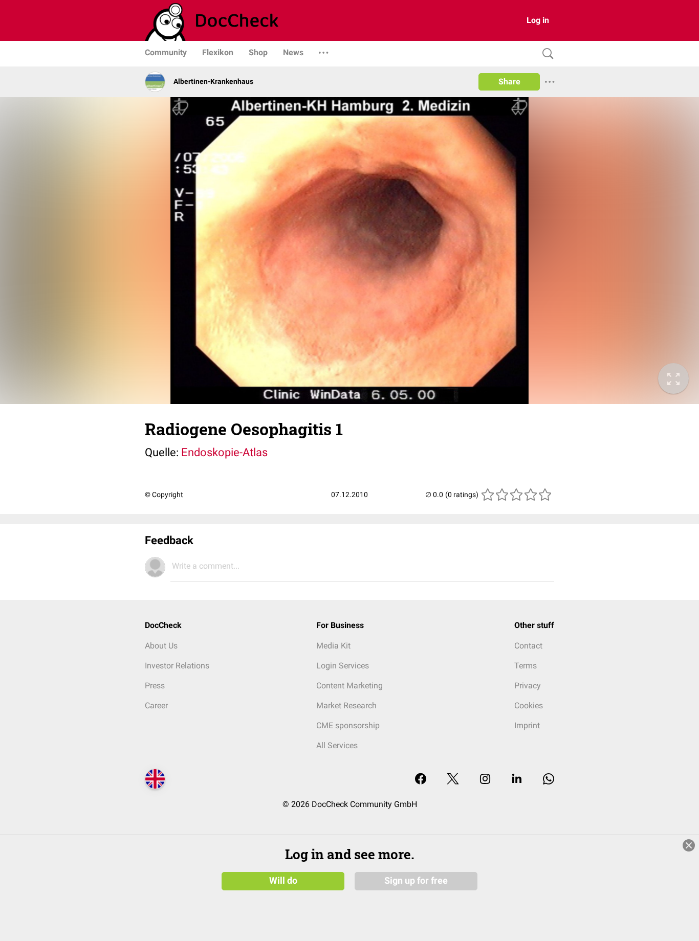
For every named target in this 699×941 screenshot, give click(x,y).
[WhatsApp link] (548, 780)
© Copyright (164, 494)
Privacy (527, 685)
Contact (528, 646)
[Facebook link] (420, 780)
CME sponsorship (348, 725)
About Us (161, 646)
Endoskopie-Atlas (224, 452)
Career (156, 705)
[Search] (545, 54)
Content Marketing (349, 685)
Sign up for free (416, 881)
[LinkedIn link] (516, 780)
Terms (525, 665)
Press (155, 685)
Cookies (528, 705)
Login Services (342, 665)
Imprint (527, 725)
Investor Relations (177, 665)
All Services (337, 745)
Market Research (346, 705)
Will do (283, 881)
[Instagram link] (485, 780)
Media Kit (333, 646)
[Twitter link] (453, 780)
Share (509, 81)
